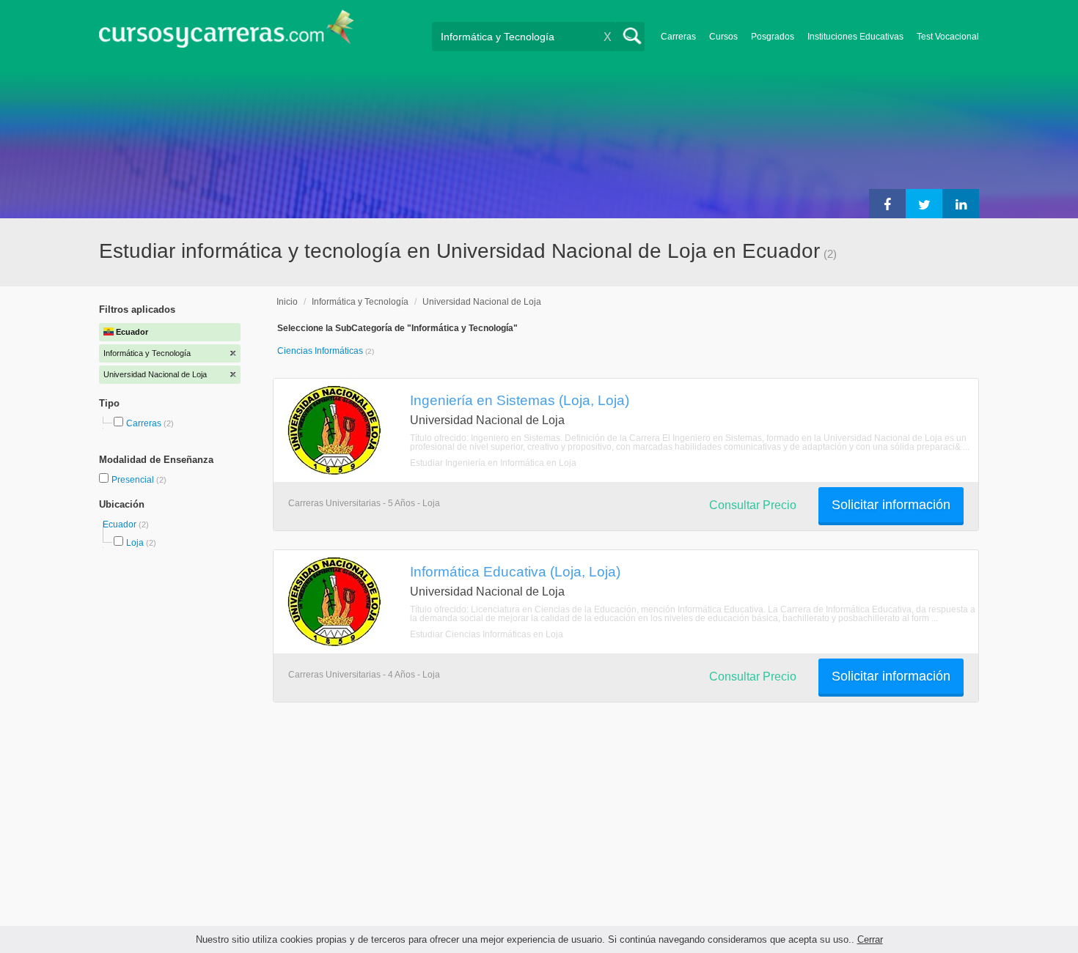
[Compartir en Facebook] (887, 203)
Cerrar (870, 939)
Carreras (678, 36)
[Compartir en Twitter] (924, 203)
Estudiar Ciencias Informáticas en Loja (486, 634)
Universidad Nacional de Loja (481, 302)
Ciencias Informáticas (321, 351)
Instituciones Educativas (855, 36)
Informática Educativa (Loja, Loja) (515, 571)
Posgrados (772, 36)
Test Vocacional (948, 36)
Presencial (133, 480)
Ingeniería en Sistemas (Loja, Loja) (519, 400)
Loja (135, 543)
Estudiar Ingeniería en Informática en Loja (493, 463)
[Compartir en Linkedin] (960, 203)
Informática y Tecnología (360, 302)
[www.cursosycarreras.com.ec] (226, 33)
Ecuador (121, 524)
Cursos (723, 36)
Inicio (287, 302)
